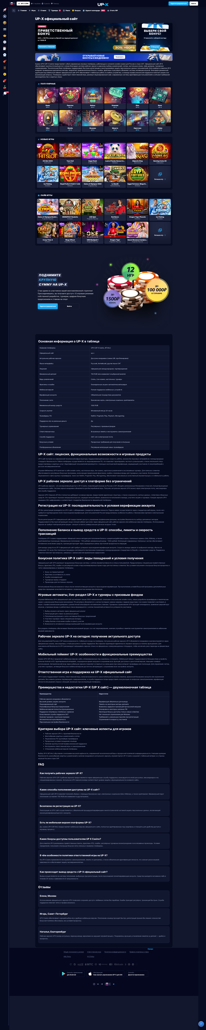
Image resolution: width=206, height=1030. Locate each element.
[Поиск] (14, 10)
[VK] (98, 984)
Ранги (68, 10)
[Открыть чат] (201, 1024)
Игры (34, 10)
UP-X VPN (24, 3)
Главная (23, 10)
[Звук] (114, 984)
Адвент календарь (95, 10)
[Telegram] (102, 984)
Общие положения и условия (74, 952)
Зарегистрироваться (178, 3)
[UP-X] (103, 4)
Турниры (55, 10)
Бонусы (78, 10)
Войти (193, 3)
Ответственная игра (94, 952)
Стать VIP (114, 10)
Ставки (43, 10)
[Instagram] (94, 984)
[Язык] (108, 984)
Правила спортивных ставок (139, 952)
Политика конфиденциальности (115, 952)
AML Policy (67, 956)
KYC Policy (90, 956)
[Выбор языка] (12, 3)
